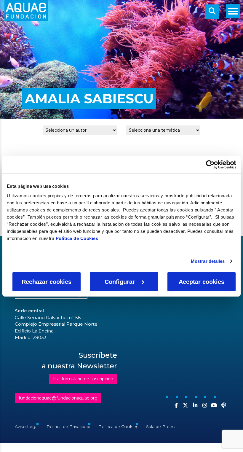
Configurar (120, 281)
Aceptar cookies (201, 281)
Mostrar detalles (208, 261)
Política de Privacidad (68, 426)
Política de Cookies (77, 238)
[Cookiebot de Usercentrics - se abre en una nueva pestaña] (210, 164)
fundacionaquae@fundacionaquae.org (58, 398)
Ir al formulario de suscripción (83, 378)
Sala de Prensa (161, 426)
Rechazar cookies (46, 281)
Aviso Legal (27, 426)
